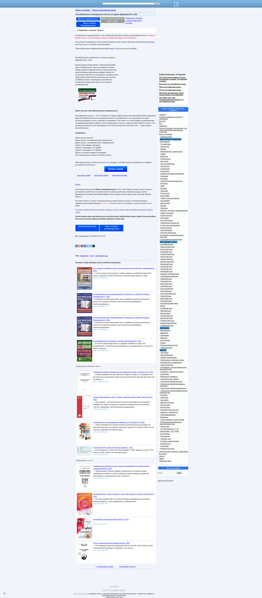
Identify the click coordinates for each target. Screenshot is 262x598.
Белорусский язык (167, 262)
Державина (84, 256)
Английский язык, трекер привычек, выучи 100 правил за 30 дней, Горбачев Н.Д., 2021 (124, 495)
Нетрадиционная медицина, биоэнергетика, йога (171, 423)
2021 (92, 256)
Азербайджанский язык (169, 276)
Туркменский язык (167, 321)
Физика (163, 149)
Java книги (164, 400)
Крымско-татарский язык (169, 274)
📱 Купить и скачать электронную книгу (88, 24)
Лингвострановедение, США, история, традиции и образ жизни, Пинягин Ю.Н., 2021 (123, 398)
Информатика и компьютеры (171, 151)
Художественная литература (171, 181)
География (164, 218)
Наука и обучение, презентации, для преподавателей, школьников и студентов (173, 130)
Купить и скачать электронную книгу (111, 227)
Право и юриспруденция (169, 198)
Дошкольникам (166, 137)
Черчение (164, 191)
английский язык (101, 256)
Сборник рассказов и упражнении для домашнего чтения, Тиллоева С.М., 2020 (123, 372)
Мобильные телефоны (169, 377)
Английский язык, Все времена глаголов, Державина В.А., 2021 (117, 341)
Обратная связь (165, 461)
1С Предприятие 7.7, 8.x (169, 429)
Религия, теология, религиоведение (174, 210)
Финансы (163, 338)
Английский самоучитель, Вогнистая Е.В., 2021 (111, 519)
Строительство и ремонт (169, 379)
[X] (93, 246)
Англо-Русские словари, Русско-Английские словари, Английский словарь (173, 79)
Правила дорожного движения (172, 174)
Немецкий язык (166, 252)
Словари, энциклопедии (169, 441)
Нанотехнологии (166, 365)
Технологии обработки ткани (171, 381)
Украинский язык (166, 259)
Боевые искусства (167, 448)
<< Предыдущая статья (104, 566)
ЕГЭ (161, 123)
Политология (165, 159)
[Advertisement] (136, 68)
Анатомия (164, 176)
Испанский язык (166, 249)
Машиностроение (167, 402)
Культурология (166, 228)
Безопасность (165, 444)
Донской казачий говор (169, 303)
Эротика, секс (165, 439)
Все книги (163, 454)
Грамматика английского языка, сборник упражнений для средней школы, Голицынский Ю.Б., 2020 (121, 467)
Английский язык (166, 244)
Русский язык (165, 144)
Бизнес (163, 343)
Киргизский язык (166, 318)
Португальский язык (168, 293)
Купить (77, 184)
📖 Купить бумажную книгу (88, 19)
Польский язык (166, 291)
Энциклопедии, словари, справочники (173, 451)
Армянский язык (166, 264)
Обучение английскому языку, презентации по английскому (171, 94)
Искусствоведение (167, 164)
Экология (164, 208)
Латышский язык (166, 289)
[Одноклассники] (79, 246)
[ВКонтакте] (76, 246)
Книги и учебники (165, 134)
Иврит (162, 306)
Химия (162, 154)
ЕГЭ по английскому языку (170, 90)
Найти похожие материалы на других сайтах (113, 20)
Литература (164, 147)
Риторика (164, 183)
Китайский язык (166, 308)
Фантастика (164, 426)
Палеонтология (166, 215)
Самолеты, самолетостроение (171, 372)
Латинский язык (166, 257)
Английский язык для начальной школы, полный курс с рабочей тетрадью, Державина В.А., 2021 (121, 319)
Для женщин (165, 405)
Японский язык (166, 301)
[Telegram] (88, 246)
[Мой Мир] (82, 246)
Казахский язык (166, 284)
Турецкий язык (166, 281)
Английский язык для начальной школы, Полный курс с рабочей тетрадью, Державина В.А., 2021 (121, 295)
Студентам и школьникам (170, 225)
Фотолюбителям (166, 355)
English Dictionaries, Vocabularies (172, 74)
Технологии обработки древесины (173, 388)
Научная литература (168, 233)
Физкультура (165, 203)
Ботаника (164, 178)
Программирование (168, 415)
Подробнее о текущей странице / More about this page (133, 20)
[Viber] (85, 246)
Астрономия (165, 201)
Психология (164, 193)
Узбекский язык (166, 269)
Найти (161, 459)
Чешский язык (165, 296)
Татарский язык (166, 266)
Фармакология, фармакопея (171, 362)
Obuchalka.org (81, 594)
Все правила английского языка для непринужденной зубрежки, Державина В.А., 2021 (124, 269)
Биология (164, 156)
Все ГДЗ (162, 121)
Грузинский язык (166, 316)
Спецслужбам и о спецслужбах (172, 420)
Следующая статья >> (127, 566)
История (163, 188)
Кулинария (164, 446)
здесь (152, 42)
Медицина (164, 417)
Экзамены (163, 126)
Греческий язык (166, 286)
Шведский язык (166, 298)
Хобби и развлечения (168, 357)
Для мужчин (165, 434)
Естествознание (166, 220)
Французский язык (167, 247)
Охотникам (164, 374)
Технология (164, 166)
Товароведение (166, 348)
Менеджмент (165, 330)
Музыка (163, 206)
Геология (163, 395)
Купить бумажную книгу (87, 226)
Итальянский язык (167, 254)
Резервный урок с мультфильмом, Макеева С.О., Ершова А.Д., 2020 (119, 422)
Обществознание (167, 213)
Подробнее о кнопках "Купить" (91, 30)
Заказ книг (164, 397)
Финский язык (165, 311)
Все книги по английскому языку (172, 84)
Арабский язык (166, 279)
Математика (165, 142)
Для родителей (166, 230)
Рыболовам (164, 436)
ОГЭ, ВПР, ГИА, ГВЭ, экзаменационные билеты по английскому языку (171, 99)
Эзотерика (164, 353)
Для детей (164, 161)
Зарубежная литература (169, 223)
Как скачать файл (83, 175)
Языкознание (165, 313)
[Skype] (91, 246)
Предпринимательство (169, 345)
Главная (162, 115)
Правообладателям (119, 175)
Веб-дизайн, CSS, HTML (169, 431)
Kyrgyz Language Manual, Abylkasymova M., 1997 (111, 543)
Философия (164, 196)
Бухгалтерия (165, 340)
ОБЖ (162, 186)
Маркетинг (164, 333)
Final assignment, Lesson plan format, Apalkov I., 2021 (113, 447)
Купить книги (115, 169)
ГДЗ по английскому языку (170, 87)
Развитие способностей (169, 410)
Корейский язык (166, 271)
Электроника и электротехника (172, 360)
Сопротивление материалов (171, 239)
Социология (165, 169)
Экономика (164, 335)
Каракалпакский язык (168, 323)
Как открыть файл (101, 175)
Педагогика (164, 171)
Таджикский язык (166, 325)
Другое (162, 456)
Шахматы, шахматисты (169, 412)
